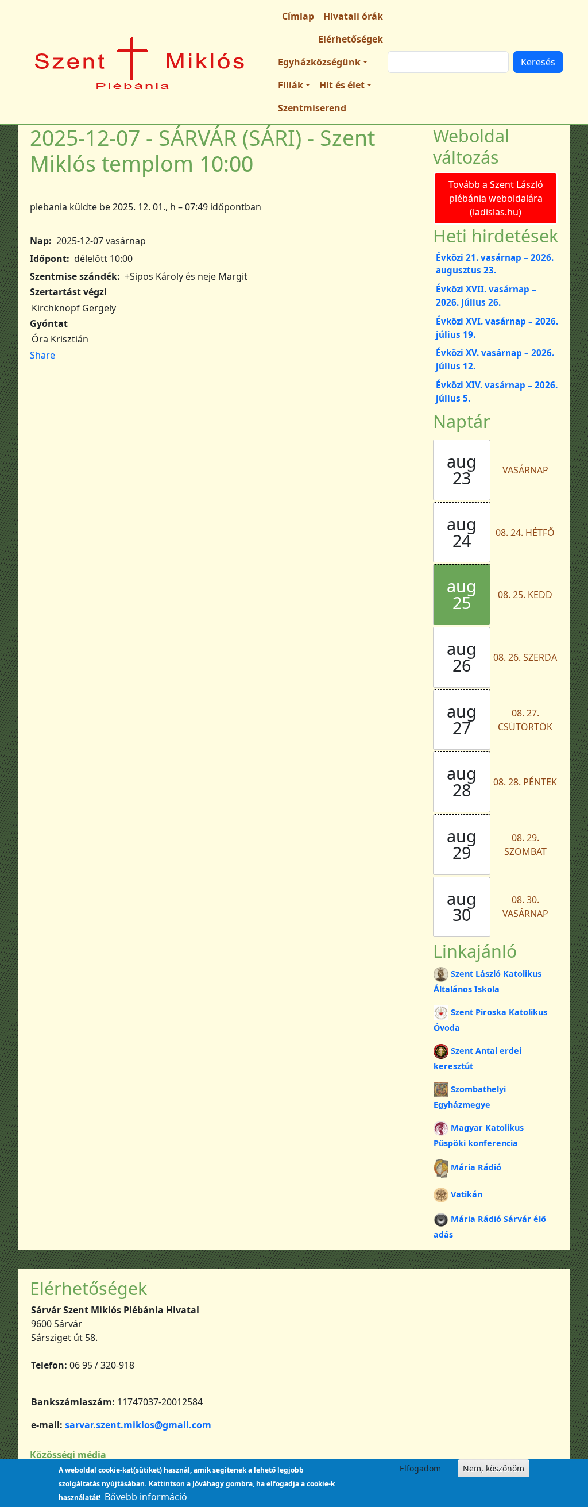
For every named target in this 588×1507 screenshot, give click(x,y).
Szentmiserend (312, 108)
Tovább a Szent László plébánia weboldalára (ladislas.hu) (495, 198)
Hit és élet (342, 85)
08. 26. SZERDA (525, 657)
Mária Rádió (476, 1167)
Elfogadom (420, 1468)
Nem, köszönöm (493, 1468)
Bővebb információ (146, 1496)
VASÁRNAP (525, 470)
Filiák (290, 85)
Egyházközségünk (319, 62)
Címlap (298, 16)
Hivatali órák (353, 16)
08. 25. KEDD (525, 594)
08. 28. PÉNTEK (525, 782)
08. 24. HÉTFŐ (525, 532)
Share (42, 355)
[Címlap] (140, 62)
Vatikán (466, 1194)
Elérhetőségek (350, 39)
